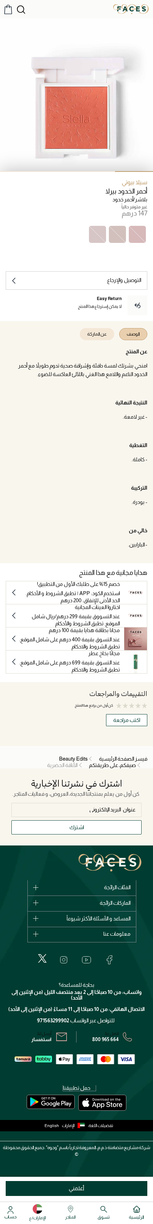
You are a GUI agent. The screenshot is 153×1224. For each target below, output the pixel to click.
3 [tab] (57, 171)
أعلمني (76, 1188)
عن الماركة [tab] (97, 334)
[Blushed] (97, 234)
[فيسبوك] (109, 959)
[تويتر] (42, 958)
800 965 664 (105, 1039)
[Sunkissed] (137, 234)
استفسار (41, 1039)
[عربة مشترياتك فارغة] (8, 9)
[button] (75, 1125)
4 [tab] (19, 171)
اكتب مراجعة (126, 720)
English (51, 1125)
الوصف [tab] (133, 334)
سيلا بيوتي (134, 182)
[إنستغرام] (63, 959)
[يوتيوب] (86, 959)
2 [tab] (95, 171)
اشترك (76, 827)
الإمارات (68, 1125)
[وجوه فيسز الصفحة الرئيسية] (131, 8)
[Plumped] (117, 234)
